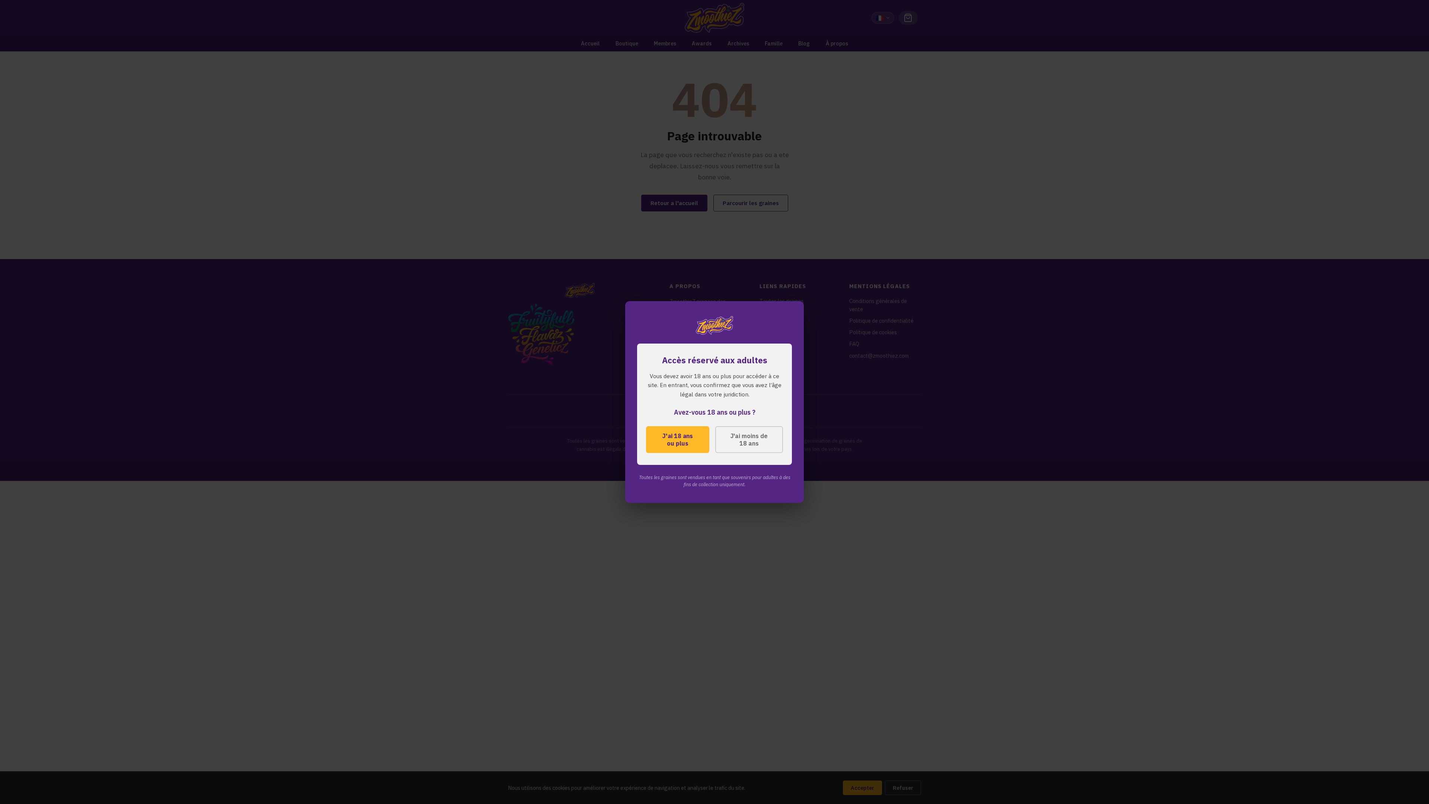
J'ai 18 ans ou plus (677, 439)
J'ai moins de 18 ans (749, 439)
